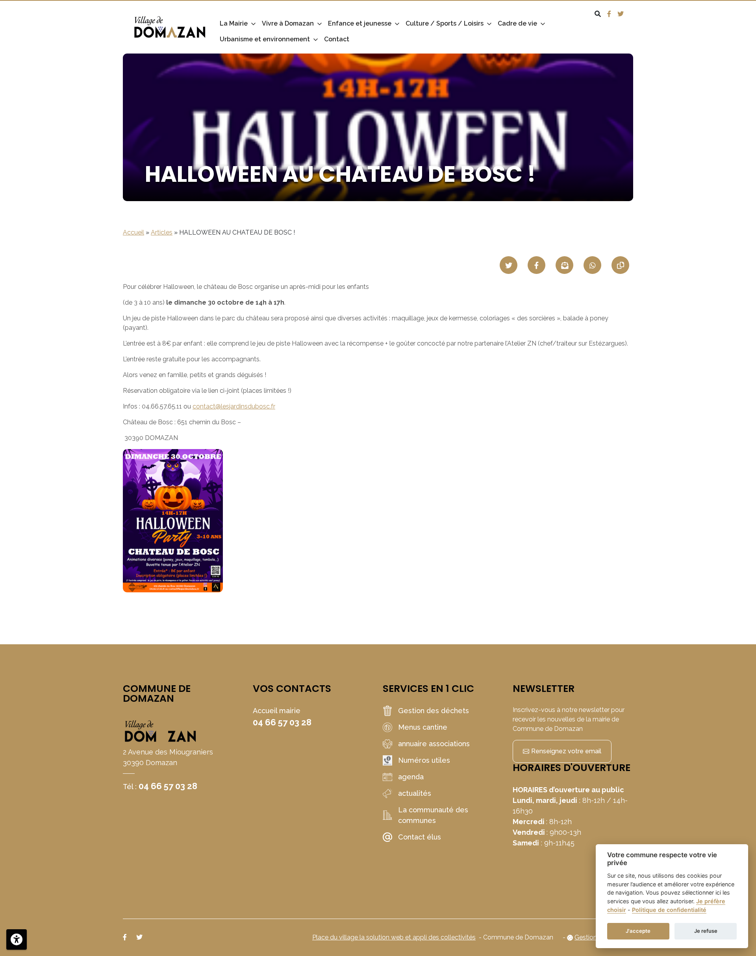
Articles (161, 232)
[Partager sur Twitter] (508, 265)
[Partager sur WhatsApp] (592, 265)
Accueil (133, 232)
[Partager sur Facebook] (536, 265)
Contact (336, 39)
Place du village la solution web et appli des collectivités (394, 937)
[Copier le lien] (620, 265)
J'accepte (638, 931)
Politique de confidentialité (669, 909)
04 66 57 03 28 (168, 786)
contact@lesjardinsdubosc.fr (234, 406)
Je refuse (705, 931)
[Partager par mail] (564, 265)
